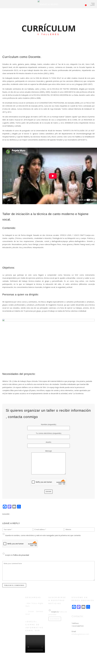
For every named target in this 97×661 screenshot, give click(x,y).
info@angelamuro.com (80, 634)
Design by (29, 659)
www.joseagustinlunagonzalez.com (45, 659)
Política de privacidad (21, 555)
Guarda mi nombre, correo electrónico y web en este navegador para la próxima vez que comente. (43, 535)
